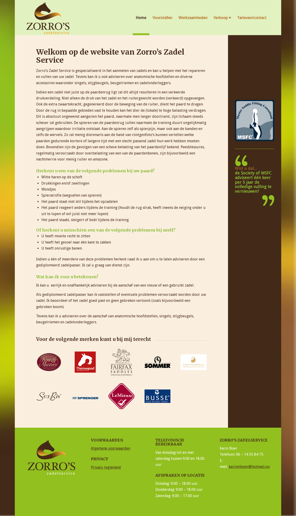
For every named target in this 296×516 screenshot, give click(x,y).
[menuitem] (141, 17)
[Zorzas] (48, 17)
